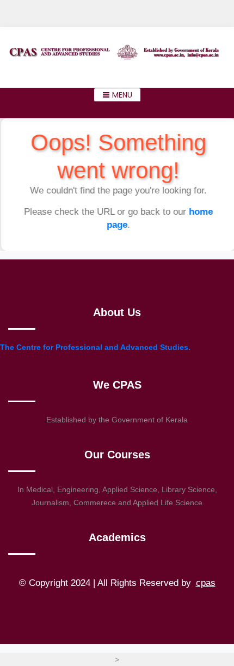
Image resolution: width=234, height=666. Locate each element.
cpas (205, 583)
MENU (121, 94)
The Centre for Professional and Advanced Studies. (95, 347)
